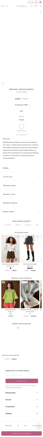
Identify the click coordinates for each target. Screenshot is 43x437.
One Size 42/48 (30, 311)
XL (13, 266)
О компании (10, 407)
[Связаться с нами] (39, 426)
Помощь (9, 414)
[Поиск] (7, 6)
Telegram (18, 225)
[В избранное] (18, 236)
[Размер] (21, 126)
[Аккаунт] (40, 6)
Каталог (8, 400)
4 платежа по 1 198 (21, 105)
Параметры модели (9, 185)
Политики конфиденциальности (14, 387)
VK (18, 425)
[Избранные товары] (31, 6)
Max (37, 225)
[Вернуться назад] (2, 12)
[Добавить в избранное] (3, 84)
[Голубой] (30, 313)
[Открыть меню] (2, 6)
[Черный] (28, 268)
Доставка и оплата (9, 194)
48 (32, 266)
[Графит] (32, 268)
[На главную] (19, 6)
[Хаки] (10, 268)
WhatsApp (8, 225)
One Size (10, 311)
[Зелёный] (10, 313)
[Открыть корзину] (36, 5)
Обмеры (6, 168)
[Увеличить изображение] (40, 12)
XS (7, 266)
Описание (6, 139)
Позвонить (28, 225)
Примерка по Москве (10, 203)
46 (30, 266)
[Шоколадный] (30, 268)
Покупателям (10, 393)
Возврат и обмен (8, 212)
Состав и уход (7, 177)
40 (28, 266)
